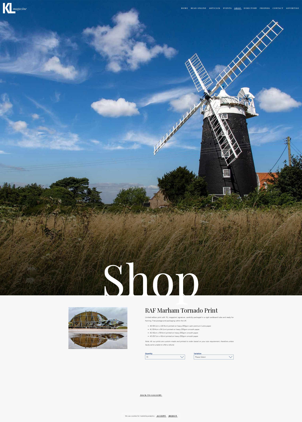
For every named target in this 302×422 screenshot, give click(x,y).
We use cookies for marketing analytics (139, 416)
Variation (197, 354)
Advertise (292, 8)
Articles (214, 8)
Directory (250, 8)
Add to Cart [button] (198, 371)
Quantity (148, 354)
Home (184, 8)
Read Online (198, 8)
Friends (265, 8)
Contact (278, 8)
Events (227, 8)
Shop (238, 8)
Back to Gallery (151, 395)
